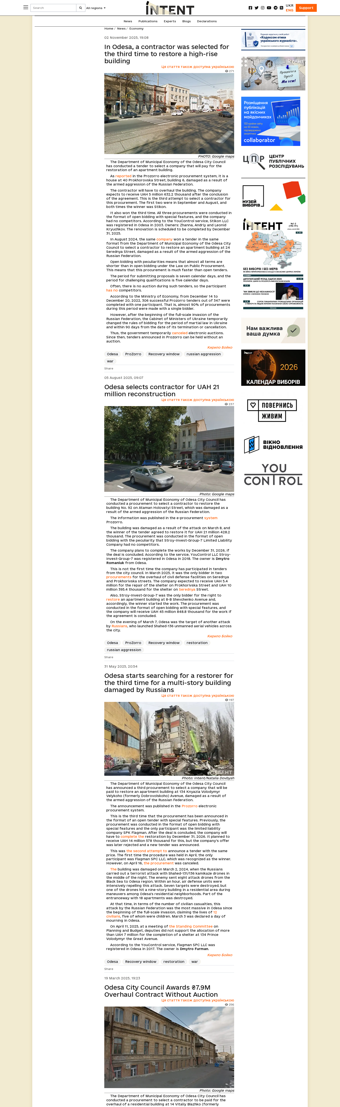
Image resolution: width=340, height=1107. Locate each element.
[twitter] (257, 8)
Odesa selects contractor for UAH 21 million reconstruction (161, 390)
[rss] (281, 8)
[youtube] (269, 8)
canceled (180, 333)
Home (108, 28)
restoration (197, 643)
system (210, 518)
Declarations (207, 21)
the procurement (159, 863)
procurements (118, 577)
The (113, 869)
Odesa (112, 354)
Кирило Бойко (219, 347)
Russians (119, 626)
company (164, 239)
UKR (289, 5)
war (110, 361)
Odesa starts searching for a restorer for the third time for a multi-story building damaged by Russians (168, 682)
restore (113, 599)
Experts (170, 21)
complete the (132, 836)
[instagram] (262, 8)
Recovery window (164, 354)
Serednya (187, 589)
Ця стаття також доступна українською (197, 67)
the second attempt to (146, 851)
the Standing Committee (191, 926)
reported (123, 176)
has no (112, 290)
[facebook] (250, 8)
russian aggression (204, 354)
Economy (136, 28)
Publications (147, 21)
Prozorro (190, 806)
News (128, 21)
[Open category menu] (25, 7)
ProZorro (133, 354)
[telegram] (275, 8)
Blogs (186, 21)
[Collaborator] (273, 121)
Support (306, 8)
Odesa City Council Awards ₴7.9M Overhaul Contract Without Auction (161, 991)
